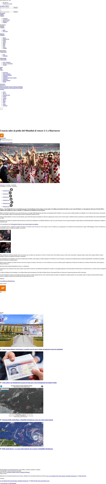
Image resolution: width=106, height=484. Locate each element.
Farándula (5, 55)
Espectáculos (3, 50)
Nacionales (2, 13)
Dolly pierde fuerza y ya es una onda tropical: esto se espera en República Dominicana (27, 449)
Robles (4, 81)
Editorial (5, 22)
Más (1, 68)
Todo (4, 92)
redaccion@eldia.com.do (43, 480)
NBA (4, 44)
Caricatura (5, 79)
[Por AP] (2, 136)
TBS (4, 45)
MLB (4, 43)
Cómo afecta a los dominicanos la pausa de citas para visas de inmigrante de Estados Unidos (29, 382)
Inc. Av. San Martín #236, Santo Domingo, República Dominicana (61, 476)
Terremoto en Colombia (7, 3)
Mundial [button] (10, 281)
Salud (1, 67)
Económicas (3, 24)
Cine (4, 54)
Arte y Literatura (6, 62)
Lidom (4, 41)
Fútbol (4, 40)
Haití (4, 30)
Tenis (4, 46)
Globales (2, 26)
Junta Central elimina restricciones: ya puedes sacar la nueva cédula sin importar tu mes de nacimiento (32, 349)
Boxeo (4, 37)
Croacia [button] (2, 281)
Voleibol (5, 48)
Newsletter (2, 84)
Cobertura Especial (7, 75)
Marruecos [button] (6, 281)
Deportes (2, 33)
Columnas (5, 18)
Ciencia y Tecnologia (8, 63)
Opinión (2, 14)
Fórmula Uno (6, 39)
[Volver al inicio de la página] (1, 109)
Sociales (5, 64)
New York (5, 31)
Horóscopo (5, 72)
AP (1, 138)
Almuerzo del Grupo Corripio (9, 77)
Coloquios (5, 76)
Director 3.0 (5, 21)
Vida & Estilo (3, 58)
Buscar (15, 7)
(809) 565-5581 (82, 476)
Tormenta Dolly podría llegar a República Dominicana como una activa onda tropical (27, 420)
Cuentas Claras (6, 19)
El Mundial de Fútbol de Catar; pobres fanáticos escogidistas (24, 224)
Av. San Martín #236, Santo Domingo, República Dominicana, (14, 480)
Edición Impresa (6, 80)
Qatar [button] (13, 281)
